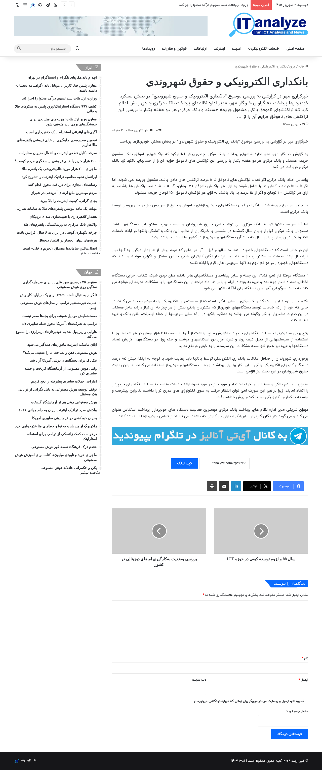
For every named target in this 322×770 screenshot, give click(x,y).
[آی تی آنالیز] (268, 25)
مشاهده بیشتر (90, 253)
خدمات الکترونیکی (265, 48)
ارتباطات (200, 48)
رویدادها (148, 48)
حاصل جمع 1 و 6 (297, 711)
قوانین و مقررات (174, 48)
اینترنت (219, 48)
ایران (292, 66)
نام (305, 658)
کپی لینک (184, 463)
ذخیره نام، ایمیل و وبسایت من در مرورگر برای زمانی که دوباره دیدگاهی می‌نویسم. (248, 701)
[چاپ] (212, 486)
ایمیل (303, 680)
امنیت (236, 48)
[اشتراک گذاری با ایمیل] (224, 486)
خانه (301, 66)
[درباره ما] (32, 6)
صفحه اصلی (296, 48)
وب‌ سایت (199, 680)
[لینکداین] (236, 486)
